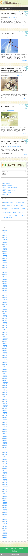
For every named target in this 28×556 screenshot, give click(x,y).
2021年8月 (5, 323)
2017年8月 (5, 408)
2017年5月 (5, 413)
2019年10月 (5, 362)
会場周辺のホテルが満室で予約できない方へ (12, 14)
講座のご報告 (5, 194)
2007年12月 (5, 523)
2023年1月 (5, 293)
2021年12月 (5, 316)
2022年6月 (5, 306)
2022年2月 (5, 313)
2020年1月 (5, 357)
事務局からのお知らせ (12, 17)
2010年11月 (5, 496)
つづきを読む (24, 25)
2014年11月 (5, 465)
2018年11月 (5, 382)
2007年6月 (5, 530)
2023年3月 (5, 290)
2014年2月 (5, 472)
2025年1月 (5, 255)
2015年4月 (5, 457)
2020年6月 (5, 348)
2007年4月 (5, 532)
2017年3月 (5, 417)
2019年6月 (5, 369)
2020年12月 (5, 338)
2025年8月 (5, 242)
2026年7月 (5, 232)
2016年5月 (5, 435)
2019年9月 (5, 364)
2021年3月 (5, 332)
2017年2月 (5, 419)
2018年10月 (5, 383)
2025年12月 (5, 235)
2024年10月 (5, 260)
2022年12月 (5, 295)
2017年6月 (5, 412)
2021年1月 (5, 336)
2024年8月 (5, 263)
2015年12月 (5, 443)
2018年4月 (5, 394)
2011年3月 (5, 491)
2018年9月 (5, 385)
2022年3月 (5, 311)
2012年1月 (5, 484)
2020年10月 (5, 341)
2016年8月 (5, 429)
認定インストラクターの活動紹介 (13, 146)
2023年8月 (5, 281)
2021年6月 (5, 327)
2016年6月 (5, 433)
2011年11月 (5, 487)
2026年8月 (5, 230)
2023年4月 (5, 288)
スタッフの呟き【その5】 (7, 33)
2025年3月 (5, 251)
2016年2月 (5, 440)
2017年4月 (5, 415)
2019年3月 (5, 375)
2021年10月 (5, 320)
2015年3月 (5, 459)
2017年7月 (5, 410)
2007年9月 (5, 526)
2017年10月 (5, 405)
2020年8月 (5, 345)
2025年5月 (5, 248)
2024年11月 (5, 258)
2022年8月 (5, 302)
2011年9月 (5, 489)
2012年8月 (5, 482)
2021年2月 (5, 334)
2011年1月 (5, 493)
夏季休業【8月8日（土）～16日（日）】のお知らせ (13, 205)
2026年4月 (5, 233)
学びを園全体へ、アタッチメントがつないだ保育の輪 (13, 202)
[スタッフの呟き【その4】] (9, 125)
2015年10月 (5, 447)
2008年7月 (5, 516)
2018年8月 (5, 387)
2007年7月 (5, 528)
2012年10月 (5, 480)
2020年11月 (5, 339)
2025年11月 (5, 237)
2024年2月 (5, 274)
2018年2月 (5, 398)
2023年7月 (5, 283)
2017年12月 (5, 401)
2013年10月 (5, 475)
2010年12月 (5, 494)
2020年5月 (5, 350)
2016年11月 (5, 424)
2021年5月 (5, 329)
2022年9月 (5, 300)
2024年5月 (5, 269)
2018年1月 (5, 399)
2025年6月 (5, 246)
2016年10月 (5, 426)
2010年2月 (5, 503)
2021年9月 (5, 322)
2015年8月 (5, 450)
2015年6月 (5, 454)
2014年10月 (5, 466)
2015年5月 (5, 456)
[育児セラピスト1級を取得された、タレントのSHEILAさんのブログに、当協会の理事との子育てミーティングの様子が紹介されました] (9, 90)
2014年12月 (5, 463)
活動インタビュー (7, 192)
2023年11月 (5, 279)
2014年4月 (5, 470)
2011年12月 (5, 486)
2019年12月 (5, 359)
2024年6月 (5, 267)
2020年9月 (5, 343)
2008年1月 (5, 521)
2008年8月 (5, 514)
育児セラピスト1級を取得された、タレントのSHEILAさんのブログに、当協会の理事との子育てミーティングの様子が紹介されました (13, 70)
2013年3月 (5, 477)
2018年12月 (5, 380)
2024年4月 (5, 270)
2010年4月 (5, 502)
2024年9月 (5, 262)
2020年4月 (5, 352)
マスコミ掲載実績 (6, 183)
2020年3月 (5, 353)
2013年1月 (5, 479)
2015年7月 (5, 452)
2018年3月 (5, 396)
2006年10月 (5, 533)
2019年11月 (5, 360)
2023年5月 (5, 286)
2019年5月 (5, 371)
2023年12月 (5, 278)
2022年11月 (5, 297)
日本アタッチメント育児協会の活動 (15, 75)
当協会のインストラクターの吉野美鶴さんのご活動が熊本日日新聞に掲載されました (14, 216)
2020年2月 (5, 355)
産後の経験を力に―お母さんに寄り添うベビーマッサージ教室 (14, 209)
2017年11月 (5, 403)
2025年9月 (5, 241)
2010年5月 (5, 500)
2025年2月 (5, 253)
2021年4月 (5, 330)
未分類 (4, 189)
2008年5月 (5, 519)
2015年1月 (5, 461)
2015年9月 (5, 449)
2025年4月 (5, 249)
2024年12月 (5, 256)
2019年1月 (5, 378)
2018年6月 (5, 390)
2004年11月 (5, 537)
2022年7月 (5, 304)
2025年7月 (5, 244)
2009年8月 (5, 507)
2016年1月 (5, 442)
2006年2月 (5, 535)
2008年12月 (5, 512)
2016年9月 (5, 427)
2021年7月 (5, 325)
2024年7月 (5, 265)
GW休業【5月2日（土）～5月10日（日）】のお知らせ (13, 212)
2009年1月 (5, 510)
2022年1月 (5, 315)
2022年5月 (5, 308)
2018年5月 (5, 392)
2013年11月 (5, 473)
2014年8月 (5, 468)
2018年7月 (5, 389)
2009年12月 (5, 505)
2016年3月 (5, 438)
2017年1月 (5, 420)
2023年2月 (5, 292)
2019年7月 (5, 368)
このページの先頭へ (15, 554)
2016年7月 (5, 431)
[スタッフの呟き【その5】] (9, 52)
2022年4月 (5, 309)
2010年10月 (5, 498)
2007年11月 (5, 525)
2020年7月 (5, 346)
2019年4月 (5, 373)
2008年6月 (5, 517)
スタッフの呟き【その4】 (7, 106)
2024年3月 (5, 272)
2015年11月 (5, 445)
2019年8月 (5, 366)
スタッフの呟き (11, 36)
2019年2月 (5, 376)
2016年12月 (5, 422)
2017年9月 (5, 406)
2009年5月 (5, 509)
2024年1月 (5, 276)
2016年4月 (5, 436)
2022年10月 (5, 299)
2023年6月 (5, 285)
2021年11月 (5, 318)
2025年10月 (5, 239)
